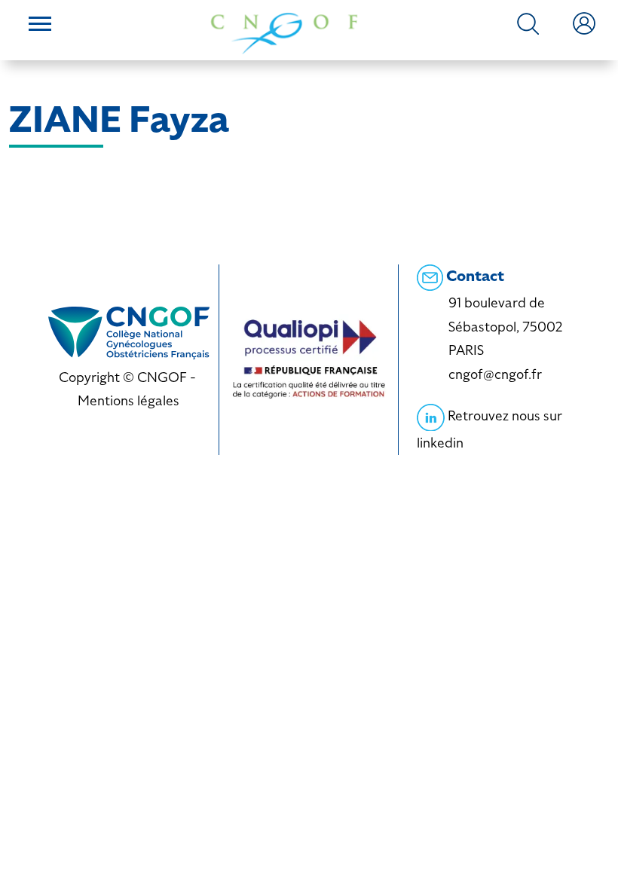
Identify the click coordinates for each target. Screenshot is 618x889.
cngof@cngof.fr (495, 374)
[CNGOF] (284, 32)
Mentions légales (128, 400)
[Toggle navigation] (40, 26)
